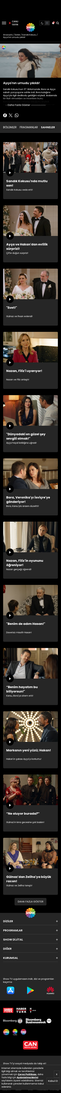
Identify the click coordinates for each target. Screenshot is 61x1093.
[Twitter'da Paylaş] (11, 115)
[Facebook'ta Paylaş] (5, 115)
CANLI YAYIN (15, 23)
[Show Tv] (30, 27)
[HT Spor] (32, 1010)
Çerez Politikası (27, 1074)
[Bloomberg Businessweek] (38, 1021)
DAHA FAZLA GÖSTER (30, 901)
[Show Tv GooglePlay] (30, 990)
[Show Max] (24, 1032)
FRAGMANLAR (29, 127)
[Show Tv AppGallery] (50, 990)
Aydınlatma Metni (27, 1077)
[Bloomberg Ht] (13, 1021)
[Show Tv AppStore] (10, 990)
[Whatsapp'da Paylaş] (16, 115)
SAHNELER (48, 127)
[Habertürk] (8, 1010)
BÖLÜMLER (10, 127)
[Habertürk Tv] (21, 1010)
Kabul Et (53, 1081)
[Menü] (4, 23)
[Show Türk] (15, 1032)
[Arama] (57, 23)
